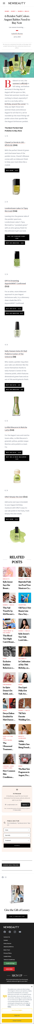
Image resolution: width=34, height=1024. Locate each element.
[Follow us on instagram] (15, 932)
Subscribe (9, 969)
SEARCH (17, 845)
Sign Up (24, 804)
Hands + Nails (23, 11)
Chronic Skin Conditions (8, 767)
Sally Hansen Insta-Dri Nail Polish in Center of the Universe (16, 354)
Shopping (22, 605)
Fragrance (7, 684)
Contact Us (7, 937)
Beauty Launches (22, 737)
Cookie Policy (7, 956)
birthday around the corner (15, 104)
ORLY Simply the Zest (14, 496)
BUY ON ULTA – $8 (13, 385)
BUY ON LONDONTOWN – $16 (17, 237)
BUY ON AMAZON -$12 (14, 313)
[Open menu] (4, 3)
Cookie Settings (10, 963)
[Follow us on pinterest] (10, 932)
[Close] (32, 987)
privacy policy (18, 810)
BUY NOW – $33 (12, 170)
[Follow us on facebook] (5, 932)
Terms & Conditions (9, 959)
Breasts (6, 579)
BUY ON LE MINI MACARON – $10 (17, 458)
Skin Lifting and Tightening (8, 738)
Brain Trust (7, 950)
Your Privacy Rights (17, 1010)
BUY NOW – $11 (12, 519)
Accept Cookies (17, 1020)
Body (13, 11)
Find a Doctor (7, 943)
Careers (6, 940)
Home (7, 11)
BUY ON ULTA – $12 (13, 308)
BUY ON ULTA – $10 (13, 452)
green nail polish (10, 865)
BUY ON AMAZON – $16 (15, 243)
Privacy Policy (8, 953)
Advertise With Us (9, 946)
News (20, 684)
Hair (4, 658)
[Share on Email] (6, 877)
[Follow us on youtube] (20, 932)
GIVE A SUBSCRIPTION (17, 916)
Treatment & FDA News (8, 632)
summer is (20, 83)
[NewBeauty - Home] (17, 3)
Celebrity (22, 658)
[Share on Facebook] (3, 877)
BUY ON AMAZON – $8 (14, 389)
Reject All (16, 1015)
